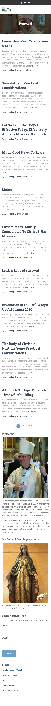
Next (30, 426)
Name (4, 625)
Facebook (21, 3)
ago (28, 70)
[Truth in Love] (16, 10)
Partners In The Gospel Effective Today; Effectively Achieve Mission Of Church (24, 129)
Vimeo (29, 3)
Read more (36, 66)
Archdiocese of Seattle (13, 670)
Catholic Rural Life (11, 691)
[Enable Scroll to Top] (45, 700)
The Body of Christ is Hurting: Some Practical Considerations (21, 348)
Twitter (25, 3)
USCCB (6, 680)
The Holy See (8, 685)
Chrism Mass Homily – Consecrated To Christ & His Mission (24, 231)
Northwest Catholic (11, 675)
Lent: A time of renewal (20, 270)
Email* (5, 638)
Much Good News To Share (23, 152)
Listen (7, 189)
